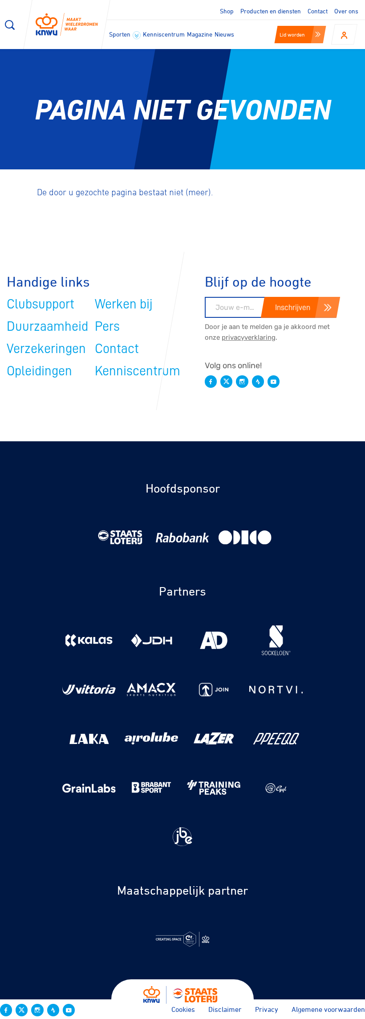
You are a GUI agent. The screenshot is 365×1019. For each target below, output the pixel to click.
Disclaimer (225, 1009)
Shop (227, 11)
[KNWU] (67, 24)
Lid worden (292, 34)
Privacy (266, 1009)
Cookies (183, 1009)
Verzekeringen (46, 348)
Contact (318, 11)
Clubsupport (40, 304)
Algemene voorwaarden (328, 1009)
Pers (107, 326)
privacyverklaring (249, 337)
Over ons (346, 11)
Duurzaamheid (47, 326)
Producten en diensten (270, 11)
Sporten (120, 34)
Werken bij (124, 304)
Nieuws (224, 34)
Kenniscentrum (164, 34)
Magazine (199, 34)
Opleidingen (39, 371)
